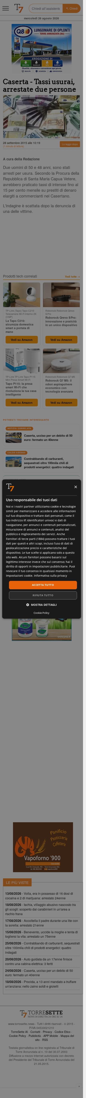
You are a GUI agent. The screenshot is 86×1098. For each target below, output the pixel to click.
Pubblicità (35, 1036)
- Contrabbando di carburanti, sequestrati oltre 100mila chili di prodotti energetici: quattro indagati (42, 948)
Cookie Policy (17, 1036)
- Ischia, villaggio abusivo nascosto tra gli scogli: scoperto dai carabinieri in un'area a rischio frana (40, 909)
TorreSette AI (19, 1032)
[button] (41, 604)
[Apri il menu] (5, 8)
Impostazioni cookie (19, 576)
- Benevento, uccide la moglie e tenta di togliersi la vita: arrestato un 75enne (41, 934)
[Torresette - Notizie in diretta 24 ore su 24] (41, 1014)
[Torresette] (18, 8)
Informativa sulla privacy (50, 576)
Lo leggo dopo (70, 144)
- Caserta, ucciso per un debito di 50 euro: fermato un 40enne (39, 972)
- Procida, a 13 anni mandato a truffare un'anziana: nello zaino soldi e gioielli (40, 984)
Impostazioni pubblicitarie (50, 566)
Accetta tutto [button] (43, 585)
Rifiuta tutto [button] (43, 595)
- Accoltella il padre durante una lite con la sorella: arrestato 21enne (41, 922)
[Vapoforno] (43, 847)
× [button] (75, 487)
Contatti (35, 1032)
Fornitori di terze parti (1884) (25, 539)
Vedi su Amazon (22, 340)
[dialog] (41, 549)
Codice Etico (62, 1032)
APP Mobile (50, 1036)
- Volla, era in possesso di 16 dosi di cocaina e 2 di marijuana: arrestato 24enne (39, 895)
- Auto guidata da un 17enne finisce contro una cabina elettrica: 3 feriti (38, 961)
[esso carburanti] (41, 49)
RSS (45, 1040)
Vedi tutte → (72, 276)
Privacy (47, 1032)
